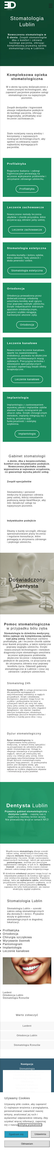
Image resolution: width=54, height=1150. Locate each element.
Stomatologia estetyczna (27, 270)
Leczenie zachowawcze (27, 229)
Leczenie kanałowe (27, 379)
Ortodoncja (27, 324)
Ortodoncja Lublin (13, 995)
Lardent (7, 992)
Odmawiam (27, 1144)
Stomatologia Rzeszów (16, 998)
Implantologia (27, 433)
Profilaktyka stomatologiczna (27, 1071)
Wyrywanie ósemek (27, 1088)
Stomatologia (27, 1068)
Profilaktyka (27, 188)
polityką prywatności (30, 1125)
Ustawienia (40, 1134)
